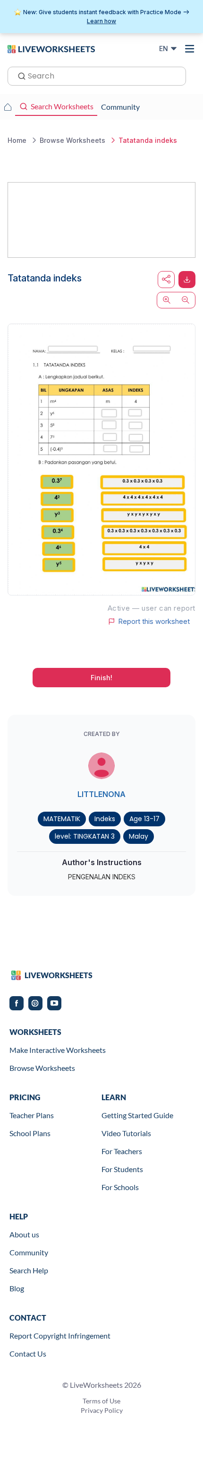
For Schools (120, 1187)
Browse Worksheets (42, 1067)
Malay (138, 836)
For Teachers (122, 1151)
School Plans (30, 1133)
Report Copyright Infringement (59, 1335)
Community (28, 1252)
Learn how (101, 21)
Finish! (101, 678)
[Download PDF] (186, 279)
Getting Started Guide (137, 1115)
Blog (16, 1288)
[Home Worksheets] (7, 106)
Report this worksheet (154, 621)
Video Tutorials (126, 1133)
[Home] (51, 48)
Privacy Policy (102, 1410)
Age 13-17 (144, 818)
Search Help (28, 1270)
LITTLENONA (101, 794)
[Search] (19, 75)
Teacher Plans (31, 1115)
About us (24, 1234)
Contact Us (27, 1353)
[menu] (189, 48)
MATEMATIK (61, 818)
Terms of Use (101, 1401)
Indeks (104, 818)
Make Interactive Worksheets (57, 1049)
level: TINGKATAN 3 (85, 836)
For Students (122, 1169)
